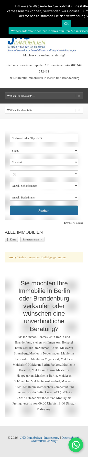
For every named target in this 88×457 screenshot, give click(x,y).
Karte (12, 239)
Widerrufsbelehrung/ (44, 440)
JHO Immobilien (31, 437)
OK (66, 23)
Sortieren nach (31, 239)
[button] (75, 444)
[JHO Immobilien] (44, 51)
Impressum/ (51, 437)
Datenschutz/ (70, 437)
